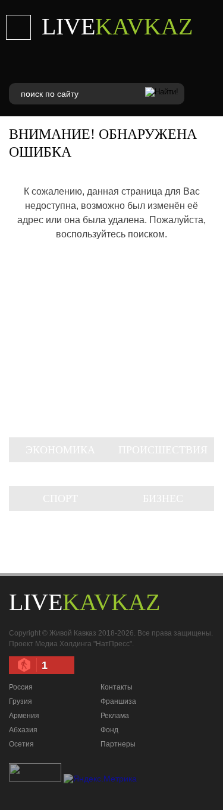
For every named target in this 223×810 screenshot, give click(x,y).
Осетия (21, 744)
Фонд (109, 730)
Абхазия (23, 730)
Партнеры (118, 744)
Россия (21, 687)
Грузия (20, 701)
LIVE (117, 26)
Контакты (116, 687)
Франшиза (118, 701)
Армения (24, 715)
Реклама (114, 715)
